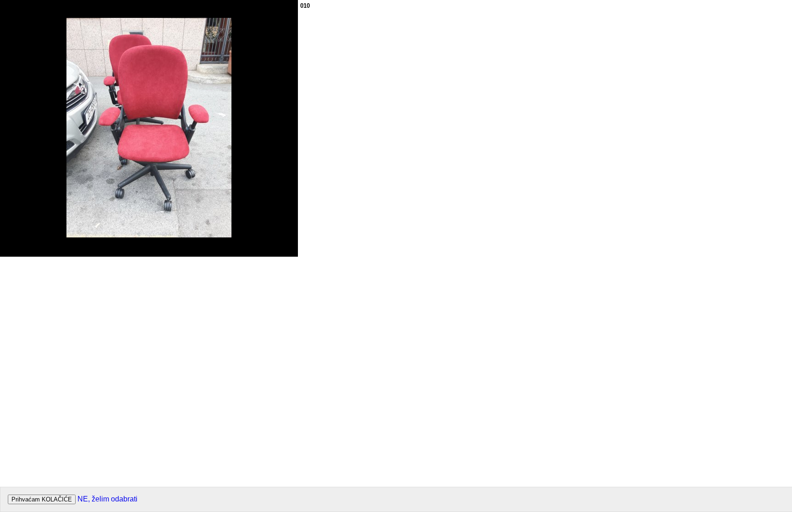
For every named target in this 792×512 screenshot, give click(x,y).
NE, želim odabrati (107, 499)
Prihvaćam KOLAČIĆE (41, 499)
